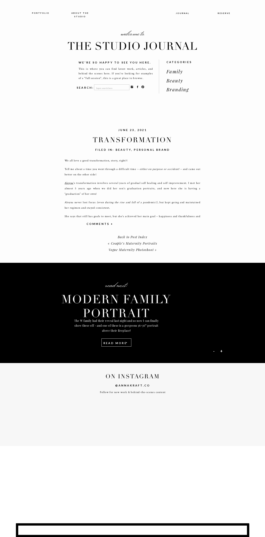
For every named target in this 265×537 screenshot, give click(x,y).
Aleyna (69, 183)
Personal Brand (152, 149)
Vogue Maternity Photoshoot (131, 250)
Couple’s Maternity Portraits (134, 243)
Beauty (123, 149)
